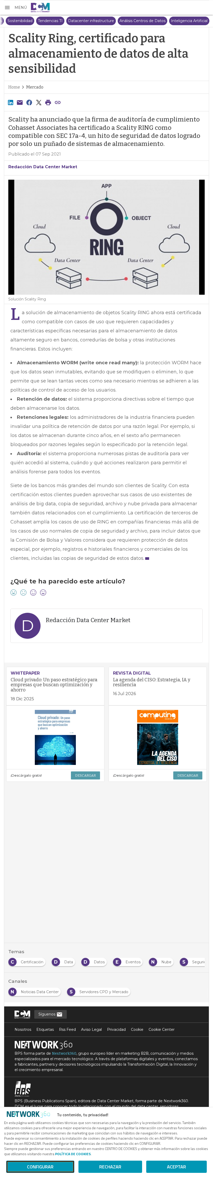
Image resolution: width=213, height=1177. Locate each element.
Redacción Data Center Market (42, 166)
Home (14, 87)
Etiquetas (45, 1029)
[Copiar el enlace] (58, 102)
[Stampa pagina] (48, 102)
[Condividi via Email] (20, 102)
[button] (15, 7)
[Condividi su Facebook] (29, 102)
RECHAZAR (110, 1166)
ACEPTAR (176, 1166)
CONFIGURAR (40, 1166)
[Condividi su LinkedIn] (10, 102)
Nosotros (23, 1029)
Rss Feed (67, 1029)
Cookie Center (162, 1029)
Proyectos (69, 20)
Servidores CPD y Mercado (29, 20)
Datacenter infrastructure (167, 20)
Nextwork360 (64, 1053)
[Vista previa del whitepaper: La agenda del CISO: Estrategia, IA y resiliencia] (158, 737)
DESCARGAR (85, 775)
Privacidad (116, 1029)
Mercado (34, 87)
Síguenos (47, 1014)
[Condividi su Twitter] (39, 102)
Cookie (137, 1029)
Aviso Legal (91, 1029)
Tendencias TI (126, 20)
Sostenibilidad (96, 20)
